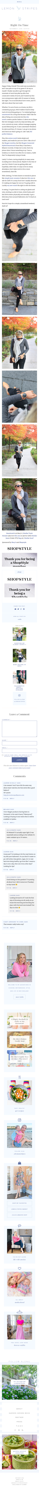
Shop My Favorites (19, 1203)
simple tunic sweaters (12, 178)
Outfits (26, 28)
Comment (6, 719)
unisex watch (12, 138)
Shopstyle (22, 542)
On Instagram (19, 1381)
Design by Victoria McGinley (19, 1483)
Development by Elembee (19, 1484)
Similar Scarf (28, 538)
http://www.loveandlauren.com (14, 795)
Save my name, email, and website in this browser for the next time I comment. (18, 755)
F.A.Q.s (19, 1426)
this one (30, 178)
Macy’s (13, 542)
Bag (19, 538)
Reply (12, 798)
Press (19, 1422)
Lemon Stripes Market (19, 1209)
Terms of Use (19, 1479)
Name (5, 740)
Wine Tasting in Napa (19, 665)
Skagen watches (10, 143)
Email (5, 747)
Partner (19, 1417)
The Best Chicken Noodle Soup (19, 1040)
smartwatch (6, 114)
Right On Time (19, 25)
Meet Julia (19, 997)
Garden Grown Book (19, 1413)
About (19, 1409)
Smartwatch (10, 533)
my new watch (12, 185)
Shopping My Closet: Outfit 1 (19, 644)
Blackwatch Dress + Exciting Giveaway (19, 688)
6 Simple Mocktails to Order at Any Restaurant (19, 1021)
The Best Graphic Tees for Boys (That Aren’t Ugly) (19, 1059)
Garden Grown (19, 1451)
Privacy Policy (19, 1481)
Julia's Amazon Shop (19, 1215)
